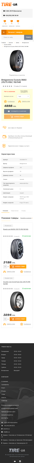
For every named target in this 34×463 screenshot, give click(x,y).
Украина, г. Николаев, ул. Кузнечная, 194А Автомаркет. (17, 440)
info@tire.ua (7, 432)
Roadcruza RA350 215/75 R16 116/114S (15, 229)
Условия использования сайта (9, 408)
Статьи (3, 394)
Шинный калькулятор (7, 415)
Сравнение (5, 24)
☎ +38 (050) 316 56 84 (10, 15)
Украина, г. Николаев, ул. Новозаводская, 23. (15, 443)
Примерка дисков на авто (8, 411)
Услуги (3, 388)
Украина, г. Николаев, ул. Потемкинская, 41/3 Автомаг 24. (16, 436)
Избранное (11, 24)
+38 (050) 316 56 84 (8, 425)
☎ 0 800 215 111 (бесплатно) (12, 11)
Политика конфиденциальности (10, 405)
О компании (4, 381)
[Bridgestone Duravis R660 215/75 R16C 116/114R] (17, 60)
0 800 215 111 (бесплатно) (9, 422)
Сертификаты (5, 384)
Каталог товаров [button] (15, 32)
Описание (5, 210)
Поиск (28, 37)
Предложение (14, 210)
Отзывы (23, 210)
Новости (3, 397)
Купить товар (20, 266)
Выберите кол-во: (9, 96)
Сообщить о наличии (18, 111)
